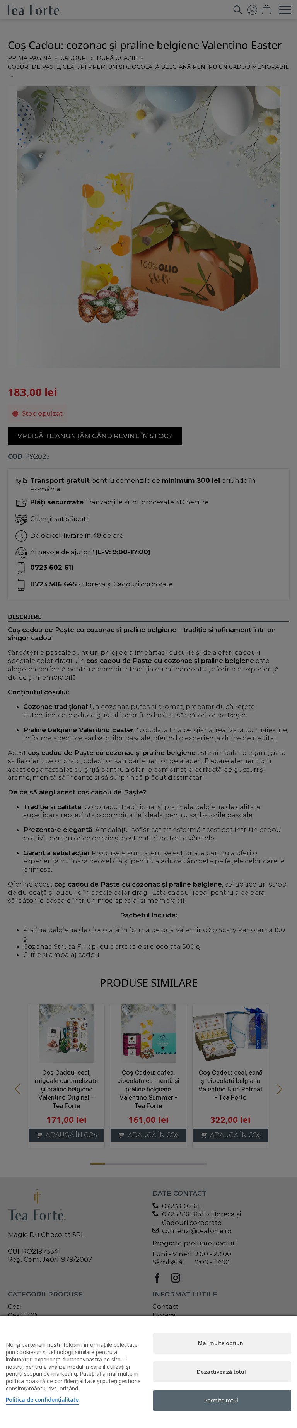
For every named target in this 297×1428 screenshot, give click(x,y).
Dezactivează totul (221, 1371)
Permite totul (221, 1400)
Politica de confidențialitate (42, 1399)
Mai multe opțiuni (221, 1343)
